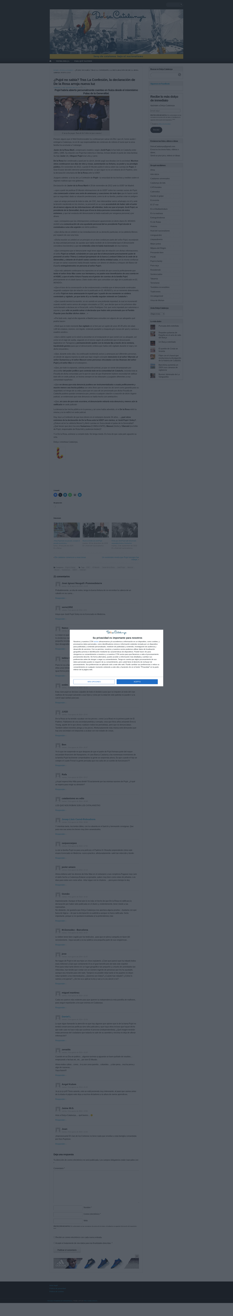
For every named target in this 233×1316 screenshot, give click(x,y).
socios (96, 641)
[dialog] (116, 658)
